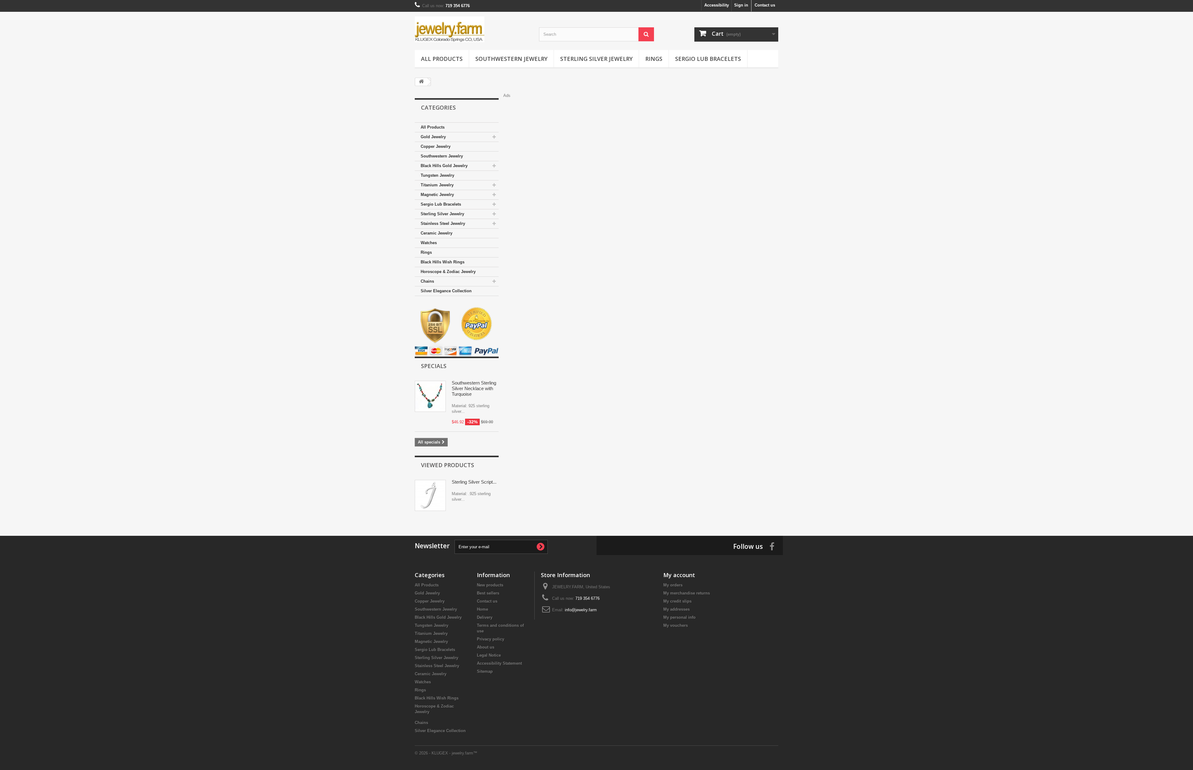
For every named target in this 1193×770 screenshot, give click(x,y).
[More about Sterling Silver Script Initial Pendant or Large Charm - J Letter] (430, 495)
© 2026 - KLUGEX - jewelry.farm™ (446, 753)
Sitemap (485, 671)
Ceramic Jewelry (436, 233)
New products (490, 585)
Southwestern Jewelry (511, 58)
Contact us (765, 5)
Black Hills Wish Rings (442, 262)
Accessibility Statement (499, 663)
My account (679, 575)
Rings (653, 58)
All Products (442, 58)
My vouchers (675, 625)
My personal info (679, 617)
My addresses (676, 609)
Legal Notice (489, 655)
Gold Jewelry (433, 136)
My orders (673, 585)
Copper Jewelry (435, 146)
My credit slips (677, 601)
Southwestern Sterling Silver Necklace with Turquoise (474, 388)
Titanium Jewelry (437, 185)
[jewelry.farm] (472, 29)
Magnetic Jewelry (437, 194)
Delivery (484, 617)
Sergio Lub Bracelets (708, 58)
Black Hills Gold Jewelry (444, 165)
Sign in (741, 5)
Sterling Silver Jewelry (596, 58)
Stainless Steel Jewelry (443, 223)
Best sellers (488, 593)
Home (482, 609)
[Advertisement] (643, 112)
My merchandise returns (686, 593)
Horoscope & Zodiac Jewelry (448, 271)
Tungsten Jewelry (437, 175)
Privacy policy (490, 639)
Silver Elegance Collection (446, 291)
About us (485, 647)
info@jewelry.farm (581, 610)
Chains (427, 281)
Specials (433, 366)
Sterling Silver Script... (474, 482)
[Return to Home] (421, 82)
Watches (429, 242)
